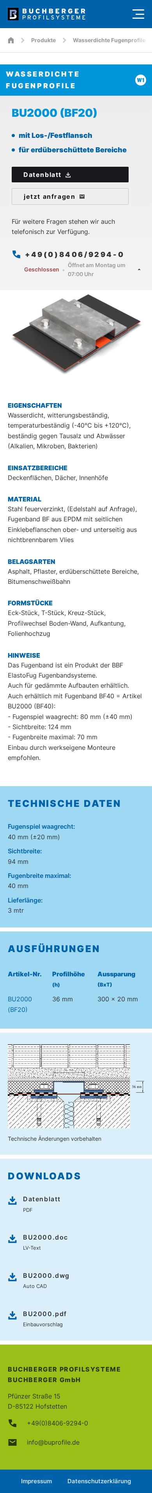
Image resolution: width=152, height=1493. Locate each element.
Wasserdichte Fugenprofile (109, 40)
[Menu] (138, 14)
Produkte (43, 40)
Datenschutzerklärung (99, 1481)
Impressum (36, 1481)
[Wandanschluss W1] (140, 80)
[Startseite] (11, 40)
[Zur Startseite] (66, 14)
